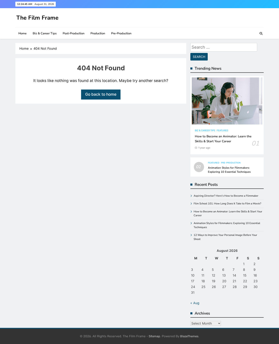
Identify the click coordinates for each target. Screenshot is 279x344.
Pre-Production (121, 33)
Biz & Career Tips (45, 33)
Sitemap (154, 336)
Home (22, 33)
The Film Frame (37, 18)
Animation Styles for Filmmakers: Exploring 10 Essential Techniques (229, 170)
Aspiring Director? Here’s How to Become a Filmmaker (226, 196)
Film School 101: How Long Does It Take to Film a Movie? (227, 203)
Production (97, 33)
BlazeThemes (189, 336)
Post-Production (73, 33)
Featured (222, 130)
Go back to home (100, 94)
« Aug (194, 303)
